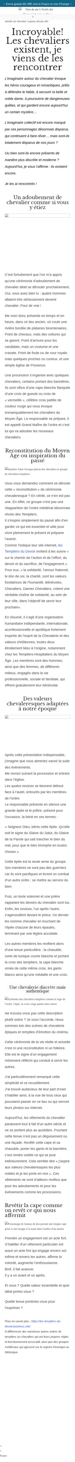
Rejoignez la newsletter (37, 1411)
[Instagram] (27, 1400)
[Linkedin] (48, 1400)
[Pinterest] (37, 1400)
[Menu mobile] (44, 17)
